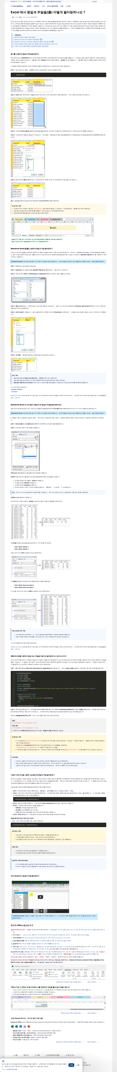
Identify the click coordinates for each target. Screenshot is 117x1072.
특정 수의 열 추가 (24, 943)
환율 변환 (56, 954)
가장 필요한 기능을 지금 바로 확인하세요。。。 (52, 962)
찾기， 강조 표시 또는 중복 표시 (28, 935)
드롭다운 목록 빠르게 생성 (31, 940)
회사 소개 (71, 1055)
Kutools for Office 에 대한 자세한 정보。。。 (70, 1042)
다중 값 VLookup (40, 938)
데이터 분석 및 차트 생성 (88, 929)
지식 (27, 1055)
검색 (69, 6)
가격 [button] (43, 6)
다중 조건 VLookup (27, 938)
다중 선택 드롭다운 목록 (64, 940)
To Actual (14, 391)
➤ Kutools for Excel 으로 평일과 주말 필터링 (26, 39)
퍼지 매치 (67, 938)
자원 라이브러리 (70, 946)
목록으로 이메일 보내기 (29, 949)
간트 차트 (62, 952)
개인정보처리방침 (53, 1055)
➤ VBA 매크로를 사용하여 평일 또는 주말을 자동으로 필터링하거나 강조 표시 (35, 44)
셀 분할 (83, 954)
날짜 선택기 (87, 946)
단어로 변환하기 (48, 954)
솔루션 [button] (29, 6)
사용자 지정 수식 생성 (72, 929)
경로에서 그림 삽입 (27, 954)
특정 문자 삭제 (43, 952)
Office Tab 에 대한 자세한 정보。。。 (73, 1013)
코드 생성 (62, 929)
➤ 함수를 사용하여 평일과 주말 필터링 (24, 37)
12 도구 (27, 952)
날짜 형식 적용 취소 (16, 389)
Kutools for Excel (82, 252)
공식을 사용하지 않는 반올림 (80, 935)
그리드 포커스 (23, 946)
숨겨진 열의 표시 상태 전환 (42, 943)
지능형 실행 (53, 929)
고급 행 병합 (77, 954)
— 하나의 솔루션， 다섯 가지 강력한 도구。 (36, 1)
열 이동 (31, 943)
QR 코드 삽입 (17, 954)
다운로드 (36, 6)
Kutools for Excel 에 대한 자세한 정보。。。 (71, 982)
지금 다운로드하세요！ (98, 261)
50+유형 (55, 952)
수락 (71, 1065)
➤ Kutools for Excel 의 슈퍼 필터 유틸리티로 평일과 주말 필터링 (32, 41)
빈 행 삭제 (43, 935)
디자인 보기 (32, 946)
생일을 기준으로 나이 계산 (87, 952)
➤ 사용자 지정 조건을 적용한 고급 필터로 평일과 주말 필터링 (30, 46)
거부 (78, 1065)
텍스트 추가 (35, 952)
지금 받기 (17, 397)
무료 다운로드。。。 (94, 982)
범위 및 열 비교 (54, 943)
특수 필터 (49, 949)
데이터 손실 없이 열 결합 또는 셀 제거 (59, 935)
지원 (61, 6)
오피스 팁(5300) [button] (52, 6)
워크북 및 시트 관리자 (57, 946)
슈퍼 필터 (13, 643)
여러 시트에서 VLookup (54, 938)
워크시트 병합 (98, 946)
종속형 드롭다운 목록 (48, 940)
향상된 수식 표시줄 (43, 946)
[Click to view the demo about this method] (40, 39)
